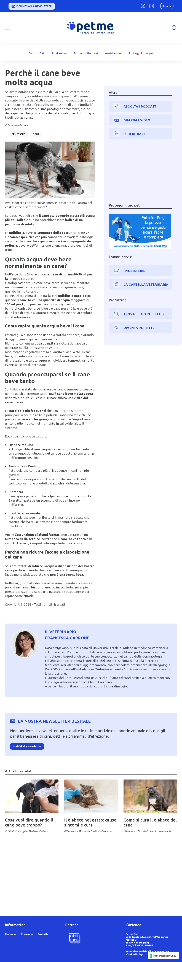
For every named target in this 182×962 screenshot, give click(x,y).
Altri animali (60, 53)
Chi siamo (11, 933)
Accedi (167, 5)
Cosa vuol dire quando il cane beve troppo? (29, 822)
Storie (78, 53)
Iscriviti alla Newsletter (27, 746)
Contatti (43, 933)
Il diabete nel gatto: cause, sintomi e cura (90, 822)
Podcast (92, 53)
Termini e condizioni (138, 951)
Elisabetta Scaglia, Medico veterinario (28, 831)
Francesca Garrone (18, 125)
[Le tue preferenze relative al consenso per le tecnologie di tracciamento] (163, 955)
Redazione (27, 933)
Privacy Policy (160, 951)
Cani (31, 53)
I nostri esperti (113, 53)
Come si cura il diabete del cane (150, 822)
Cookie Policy (134, 954)
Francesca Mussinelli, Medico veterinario (89, 831)
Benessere (18, 134)
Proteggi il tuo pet (141, 53)
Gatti (42, 53)
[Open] (7, 28)
